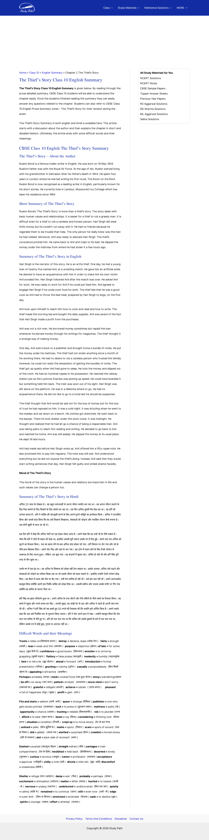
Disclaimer (121, 818)
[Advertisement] (104, 37)
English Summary (52, 72)
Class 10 (34, 72)
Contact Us (136, 818)
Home (22, 72)
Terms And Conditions (98, 818)
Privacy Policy (74, 818)
